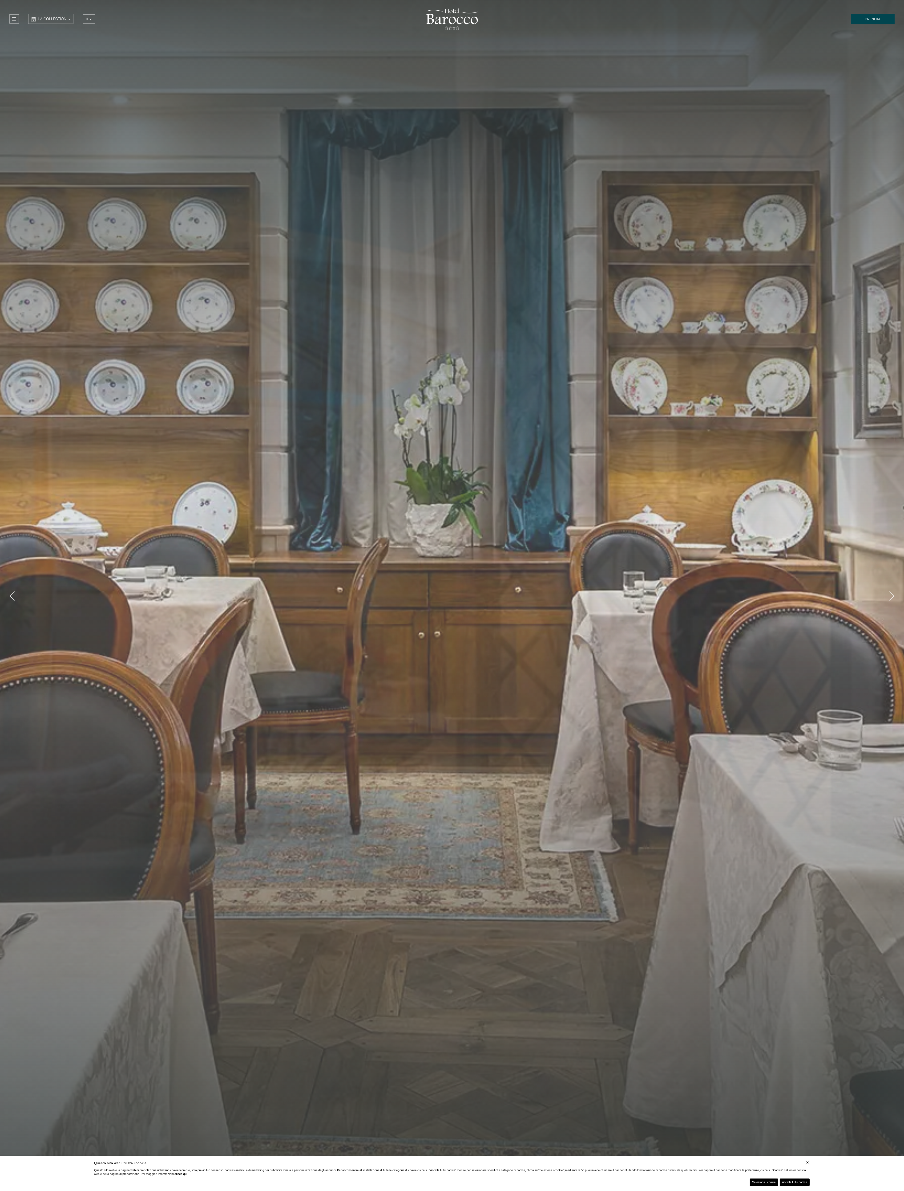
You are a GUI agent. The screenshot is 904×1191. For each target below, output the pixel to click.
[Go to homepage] (452, 19)
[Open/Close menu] (14, 19)
